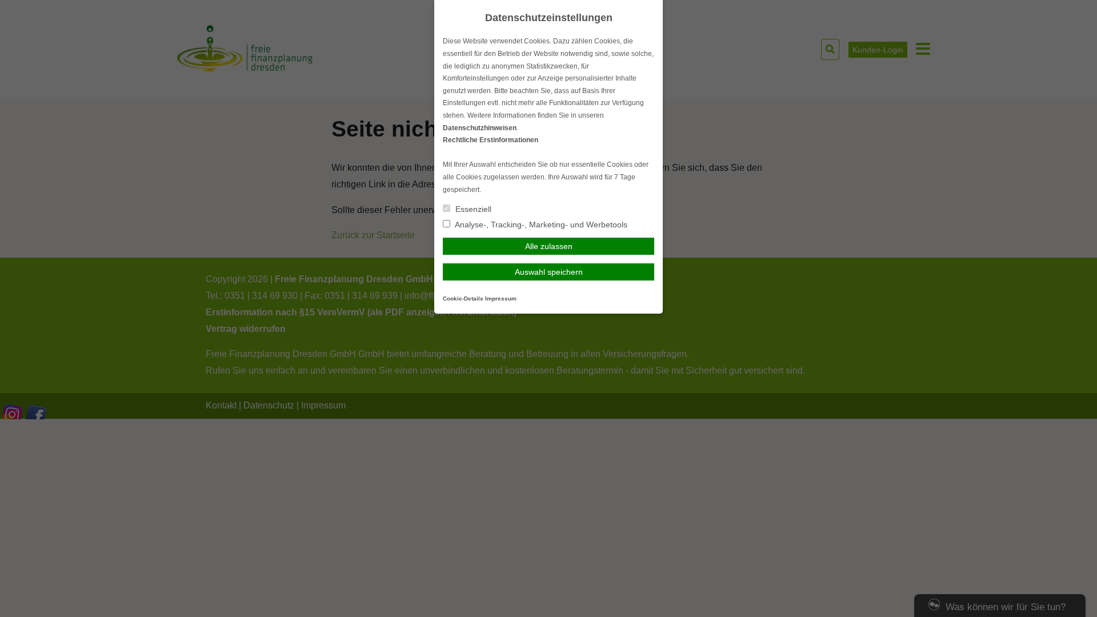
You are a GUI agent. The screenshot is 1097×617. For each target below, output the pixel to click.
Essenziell (472, 209)
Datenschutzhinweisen (480, 128)
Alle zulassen (548, 246)
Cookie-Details (463, 298)
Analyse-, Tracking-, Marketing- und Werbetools (540, 224)
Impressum (501, 298)
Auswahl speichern (549, 272)
